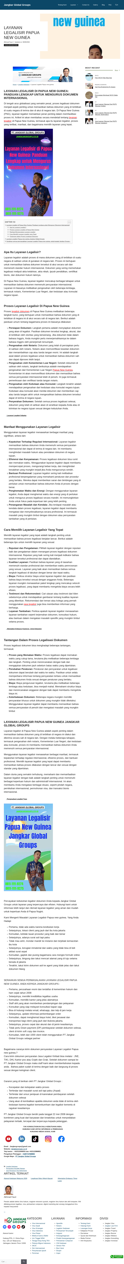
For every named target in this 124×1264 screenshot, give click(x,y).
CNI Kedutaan (61, 1243)
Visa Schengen (37, 1228)
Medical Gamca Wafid (40, 1236)
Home (14, 84)
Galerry (95, 5)
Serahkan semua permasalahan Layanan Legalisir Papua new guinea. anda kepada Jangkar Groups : (38, 241)
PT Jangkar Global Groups (26, 1156)
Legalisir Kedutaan (11, 45)
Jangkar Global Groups (17, 5)
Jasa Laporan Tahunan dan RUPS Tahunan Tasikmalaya (106, 113)
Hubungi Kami (86, 1226)
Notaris (59, 1226)
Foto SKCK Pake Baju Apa (103, 78)
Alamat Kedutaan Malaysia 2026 (15, 1178)
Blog (103, 5)
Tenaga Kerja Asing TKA (41, 1241)
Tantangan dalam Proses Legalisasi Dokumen (24, 236)
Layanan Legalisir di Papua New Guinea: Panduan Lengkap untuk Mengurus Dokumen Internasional (37, 225)
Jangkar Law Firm (111, 1226)
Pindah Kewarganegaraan (65, 1238)
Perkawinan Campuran (64, 1241)
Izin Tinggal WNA (38, 1238)
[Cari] (24, 1261)
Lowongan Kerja (86, 1228)
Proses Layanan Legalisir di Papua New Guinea (24, 230)
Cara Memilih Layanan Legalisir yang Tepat (23, 234)
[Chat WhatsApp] (116, 1256)
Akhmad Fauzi (8, 42)
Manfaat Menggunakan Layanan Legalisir (22, 232)
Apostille (59, 1223)
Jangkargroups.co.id (19, 1149)
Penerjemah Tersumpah (64, 1231)
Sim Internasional (38, 1248)
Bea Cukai (60, 1248)
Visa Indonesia (37, 1231)
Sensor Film (60, 1246)
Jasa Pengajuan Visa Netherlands (16, 1170)
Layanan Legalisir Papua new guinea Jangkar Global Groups (25, 239)
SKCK (34, 1246)
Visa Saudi (36, 1226)
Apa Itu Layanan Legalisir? (18, 227)
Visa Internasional (38, 1223)
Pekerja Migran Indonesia (41, 1243)
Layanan (73, 5)
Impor (58, 1253)
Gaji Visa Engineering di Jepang (105, 87)
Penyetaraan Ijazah (39, 1251)
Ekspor (58, 1251)
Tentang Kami (62, 5)
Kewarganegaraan (62, 1236)
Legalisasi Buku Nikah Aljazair (42, 1178)
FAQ (109, 5)
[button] (116, 5)
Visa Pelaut (36, 1233)
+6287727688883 (28, 1154)
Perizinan (35, 1253)
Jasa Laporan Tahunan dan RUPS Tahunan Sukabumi (106, 122)
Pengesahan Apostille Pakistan (15, 1168)
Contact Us (85, 5)
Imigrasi (59, 1233)
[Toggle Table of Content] (68, 222)
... (4, 1211)
